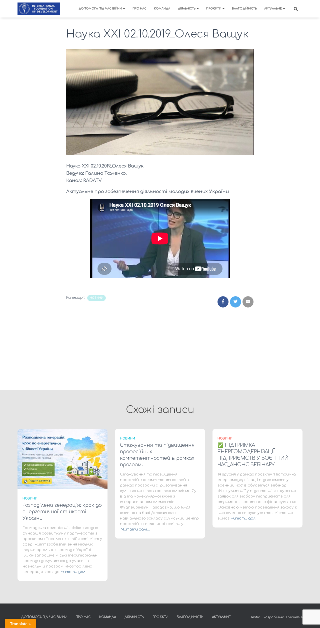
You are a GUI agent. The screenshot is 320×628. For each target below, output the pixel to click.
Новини (96, 297)
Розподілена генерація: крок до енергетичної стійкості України (62, 511)
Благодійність (244, 8)
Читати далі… (75, 572)
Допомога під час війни (100, 8)
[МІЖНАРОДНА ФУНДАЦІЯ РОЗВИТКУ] (39, 8)
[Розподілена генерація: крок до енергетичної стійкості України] (63, 458)
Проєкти (214, 8)
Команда (162, 8)
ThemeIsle (293, 617)
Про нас (139, 8)
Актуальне (273, 8)
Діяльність (187, 8)
